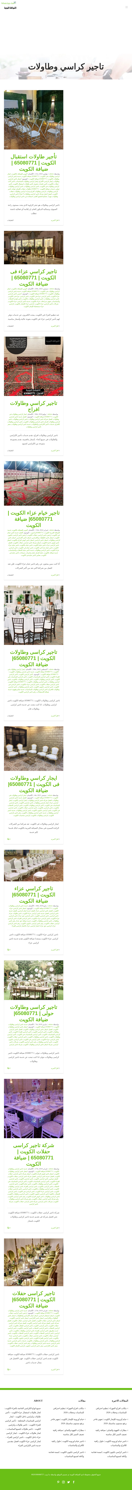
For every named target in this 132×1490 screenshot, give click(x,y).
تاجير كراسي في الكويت (31, 1039)
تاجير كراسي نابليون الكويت (43, 687)
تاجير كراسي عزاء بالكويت (30, 684)
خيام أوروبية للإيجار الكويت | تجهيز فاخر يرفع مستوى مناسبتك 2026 (67, 1421)
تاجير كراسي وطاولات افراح (33, 366)
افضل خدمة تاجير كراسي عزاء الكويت (35, 913)
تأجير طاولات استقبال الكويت (23, 184)
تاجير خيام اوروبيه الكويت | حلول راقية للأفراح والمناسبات (68, 1443)
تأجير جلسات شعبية (40, 184)
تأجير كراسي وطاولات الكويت (44, 679)
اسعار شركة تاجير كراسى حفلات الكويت (27, 543)
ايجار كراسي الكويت (20, 800)
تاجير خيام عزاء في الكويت (43, 548)
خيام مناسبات (30, 553)
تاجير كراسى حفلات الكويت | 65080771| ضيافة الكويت (33, 1262)
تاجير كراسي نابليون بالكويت (23, 1338)
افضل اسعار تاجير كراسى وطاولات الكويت (37, 1029)
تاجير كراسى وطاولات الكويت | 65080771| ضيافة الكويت (33, 615)
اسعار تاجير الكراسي (24, 538)
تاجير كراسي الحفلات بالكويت (22, 1333)
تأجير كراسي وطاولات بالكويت (22, 679)
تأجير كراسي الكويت (26, 674)
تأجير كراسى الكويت (41, 1179)
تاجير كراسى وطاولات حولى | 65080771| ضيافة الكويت (33, 980)
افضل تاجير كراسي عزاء (44, 911)
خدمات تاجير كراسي (19, 1341)
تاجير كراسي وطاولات (31, 186)
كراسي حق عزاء (46, 926)
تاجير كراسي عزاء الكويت (50, 1039)
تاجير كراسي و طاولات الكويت (18, 1194)
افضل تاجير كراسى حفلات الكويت (24, 1321)
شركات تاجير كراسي (45, 1201)
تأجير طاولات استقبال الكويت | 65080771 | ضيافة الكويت (33, 119)
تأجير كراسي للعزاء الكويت (22, 1032)
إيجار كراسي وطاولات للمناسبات (27, 181)
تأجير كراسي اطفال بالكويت (23, 1326)
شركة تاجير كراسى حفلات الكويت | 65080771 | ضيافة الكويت (33, 1108)
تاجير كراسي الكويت (42, 916)
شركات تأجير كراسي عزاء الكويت (46, 304)
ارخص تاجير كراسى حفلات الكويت (39, 535)
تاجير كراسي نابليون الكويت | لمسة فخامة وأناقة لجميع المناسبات (66, 1454)
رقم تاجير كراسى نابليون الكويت (32, 923)
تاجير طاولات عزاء (15, 913)
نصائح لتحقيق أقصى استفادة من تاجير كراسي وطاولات (28, 196)
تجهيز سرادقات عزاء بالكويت (41, 301)
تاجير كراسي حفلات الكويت (49, 684)
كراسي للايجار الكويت (17, 1346)
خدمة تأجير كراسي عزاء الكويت (19, 301)
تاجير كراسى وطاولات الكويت (38, 1037)
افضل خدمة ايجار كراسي (26, 911)
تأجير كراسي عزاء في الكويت (40, 296)
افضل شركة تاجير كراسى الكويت (38, 1323)
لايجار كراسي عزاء (33, 926)
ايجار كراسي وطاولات (41, 803)
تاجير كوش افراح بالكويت (35, 1196)
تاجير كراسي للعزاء (24, 918)
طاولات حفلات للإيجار (23, 189)
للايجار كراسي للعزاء (19, 926)
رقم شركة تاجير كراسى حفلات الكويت (45, 1199)
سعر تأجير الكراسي (51, 1346)
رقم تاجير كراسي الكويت (27, 692)
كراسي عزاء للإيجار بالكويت (24, 304)
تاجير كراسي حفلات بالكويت (32, 1336)
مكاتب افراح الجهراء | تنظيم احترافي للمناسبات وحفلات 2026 (68, 1410)
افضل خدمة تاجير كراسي (45, 1176)
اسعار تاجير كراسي (41, 540)
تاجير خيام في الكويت (25, 548)
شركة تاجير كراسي (15, 1044)
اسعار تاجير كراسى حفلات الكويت (48, 1321)
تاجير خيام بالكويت (26, 545)
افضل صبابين (53, 1179)
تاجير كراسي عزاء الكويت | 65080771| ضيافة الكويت (33, 865)
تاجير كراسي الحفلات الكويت (44, 1333)
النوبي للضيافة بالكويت (19, 174)
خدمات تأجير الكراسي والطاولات (42, 424)
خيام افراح (39, 553)
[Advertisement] (66, 34)
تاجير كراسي (54, 916)
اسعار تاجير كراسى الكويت (19, 1318)
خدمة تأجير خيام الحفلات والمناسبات (21, 550)
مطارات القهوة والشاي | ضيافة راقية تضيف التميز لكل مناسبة (68, 1432)
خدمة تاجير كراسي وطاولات (21, 424)
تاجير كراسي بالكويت (45, 808)
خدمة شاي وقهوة (18, 689)
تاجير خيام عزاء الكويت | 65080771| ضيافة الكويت (33, 483)
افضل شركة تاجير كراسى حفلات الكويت (22, 1176)
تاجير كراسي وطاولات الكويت (33, 422)
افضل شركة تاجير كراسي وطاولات (40, 419)
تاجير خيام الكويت (39, 545)
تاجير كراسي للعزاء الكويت (43, 1338)
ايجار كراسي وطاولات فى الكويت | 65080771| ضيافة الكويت (33, 748)
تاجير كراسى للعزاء (30, 1186)
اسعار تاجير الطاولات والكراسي (43, 538)
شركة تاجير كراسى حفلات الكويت (25, 1201)
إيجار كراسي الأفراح (46, 181)
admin (51, 174)
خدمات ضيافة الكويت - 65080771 (43, 189)
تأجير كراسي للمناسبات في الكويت (29, 1034)
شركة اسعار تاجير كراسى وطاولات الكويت (37, 1044)
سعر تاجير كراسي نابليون (34, 1346)
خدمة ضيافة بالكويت (51, 553)
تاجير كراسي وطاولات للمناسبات (36, 689)
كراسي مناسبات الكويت (21, 815)
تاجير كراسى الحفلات (40, 1328)
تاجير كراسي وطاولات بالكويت (32, 299)
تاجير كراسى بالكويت (45, 1186)
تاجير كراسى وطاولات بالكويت (42, 1189)
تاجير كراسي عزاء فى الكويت (18, 296)
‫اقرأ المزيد (55, 220)
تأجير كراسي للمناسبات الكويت (38, 677)
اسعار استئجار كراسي (46, 1316)
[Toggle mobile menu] (126, 7)
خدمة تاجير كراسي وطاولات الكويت (34, 813)
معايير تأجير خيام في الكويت (30, 555)
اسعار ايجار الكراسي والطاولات (27, 1316)
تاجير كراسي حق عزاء (26, 916)
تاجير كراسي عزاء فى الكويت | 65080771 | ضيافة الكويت (33, 247)
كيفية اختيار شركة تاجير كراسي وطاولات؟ (37, 194)
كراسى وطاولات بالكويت (39, 815)
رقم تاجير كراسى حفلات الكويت (19, 1343)
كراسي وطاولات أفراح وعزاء (36, 191)
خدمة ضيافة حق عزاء (23, 921)
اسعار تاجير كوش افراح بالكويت (23, 540)
